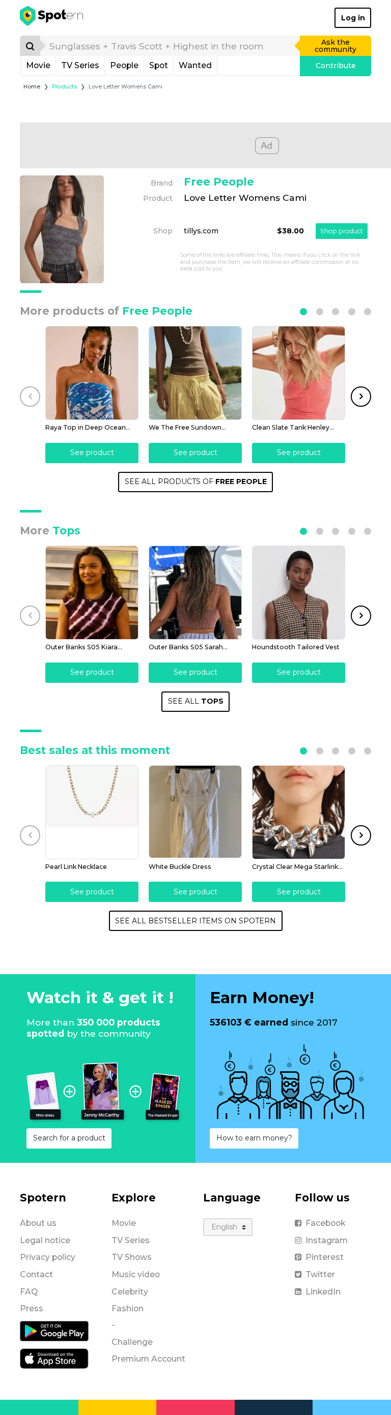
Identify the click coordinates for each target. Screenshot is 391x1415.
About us (38, 1223)
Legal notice (45, 1240)
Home (31, 86)
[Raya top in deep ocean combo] (91, 373)
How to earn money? (254, 1137)
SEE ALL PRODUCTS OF (196, 481)
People (124, 65)
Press (31, 1308)
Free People (219, 181)
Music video (135, 1274)
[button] (303, 311)
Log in (353, 17)
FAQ (29, 1292)
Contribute (336, 65)
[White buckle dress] (195, 812)
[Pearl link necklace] (91, 812)
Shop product (341, 231)
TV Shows (131, 1257)
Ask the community (335, 46)
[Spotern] (52, 18)
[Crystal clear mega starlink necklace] (298, 812)
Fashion (127, 1308)
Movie (38, 65)
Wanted (195, 65)
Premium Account (148, 1359)
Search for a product (69, 1137)
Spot (158, 65)
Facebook (325, 1223)
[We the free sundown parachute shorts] (195, 373)
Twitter (320, 1274)
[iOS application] (54, 1358)
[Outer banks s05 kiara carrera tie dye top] (91, 593)
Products (64, 86)
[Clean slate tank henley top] (298, 373)
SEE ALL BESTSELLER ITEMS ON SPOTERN (195, 920)
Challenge (132, 1342)
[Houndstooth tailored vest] (298, 593)
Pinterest (324, 1257)
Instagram (326, 1240)
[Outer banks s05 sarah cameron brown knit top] (195, 593)
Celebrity (129, 1292)
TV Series (80, 65)
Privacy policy (47, 1257)
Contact (36, 1274)
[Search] (30, 46)
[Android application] (54, 1330)
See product (92, 452)
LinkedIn (323, 1292)
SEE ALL (196, 701)
